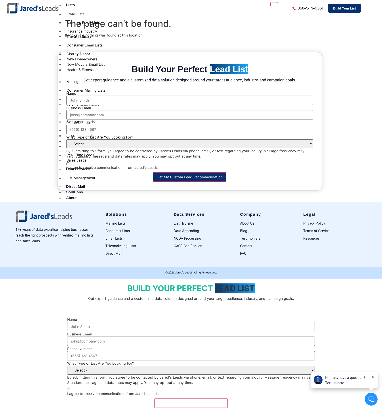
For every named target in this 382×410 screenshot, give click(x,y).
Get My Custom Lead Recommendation (190, 177)
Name (71, 93)
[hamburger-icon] (274, 4)
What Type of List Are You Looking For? (99, 137)
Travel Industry (79, 36)
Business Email (78, 108)
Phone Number (78, 122)
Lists (70, 5)
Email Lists (75, 14)
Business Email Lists (83, 22)
